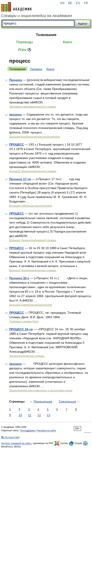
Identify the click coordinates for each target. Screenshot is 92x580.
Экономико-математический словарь (32, 106)
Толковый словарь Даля (23, 321)
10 (20, 415)
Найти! (82, 23)
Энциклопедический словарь (27, 356)
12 (39, 415)
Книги (67, 42)
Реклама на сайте (46, 430)
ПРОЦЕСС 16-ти (21, 329)
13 (48, 415)
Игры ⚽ (24, 49)
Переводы (24, 42)
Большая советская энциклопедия (30, 205)
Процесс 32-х (19, 278)
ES (78, 3)
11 (29, 415)
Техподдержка (27, 430)
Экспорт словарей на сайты (16, 443)
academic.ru (16, 7)
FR (86, 3)
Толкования (46, 35)
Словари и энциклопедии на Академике (36, 16)
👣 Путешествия (10, 437)
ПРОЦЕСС (16, 144)
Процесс (15, 80)
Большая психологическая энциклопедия (34, 136)
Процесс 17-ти (20, 179)
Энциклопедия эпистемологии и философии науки (40, 390)
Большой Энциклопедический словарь (32, 171)
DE (70, 3)
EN (62, 3)
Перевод (36, 69)
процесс (15, 114)
